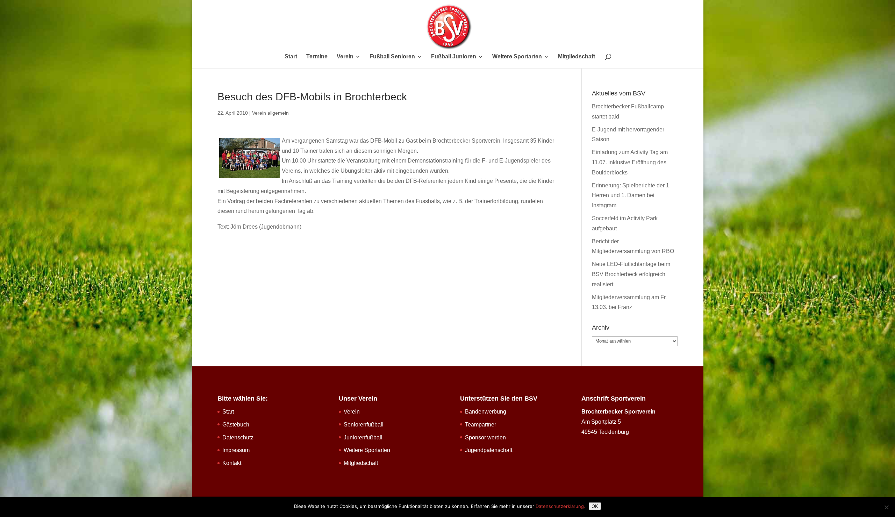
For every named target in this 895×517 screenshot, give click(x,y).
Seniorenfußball (364, 425)
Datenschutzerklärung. (560, 506)
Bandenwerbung (485, 412)
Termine (317, 56)
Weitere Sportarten (517, 56)
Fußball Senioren (392, 56)
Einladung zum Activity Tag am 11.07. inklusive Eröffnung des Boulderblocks (630, 162)
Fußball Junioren (453, 56)
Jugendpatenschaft (488, 450)
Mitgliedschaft (576, 56)
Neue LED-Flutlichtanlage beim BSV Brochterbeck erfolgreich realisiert (631, 274)
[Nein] (886, 507)
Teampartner (480, 425)
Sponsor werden (485, 437)
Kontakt (231, 463)
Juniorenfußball (363, 437)
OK (595, 506)
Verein (345, 56)
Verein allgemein (270, 113)
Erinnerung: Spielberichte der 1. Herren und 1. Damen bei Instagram (631, 195)
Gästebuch (235, 425)
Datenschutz (237, 437)
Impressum (236, 450)
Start (291, 56)
